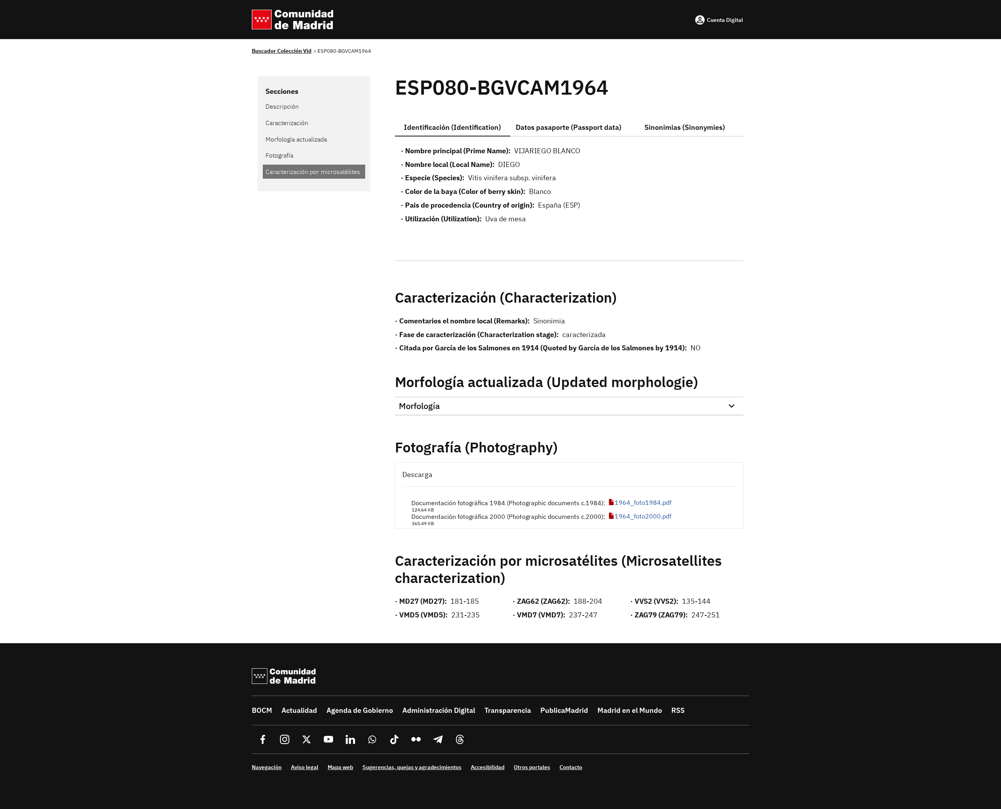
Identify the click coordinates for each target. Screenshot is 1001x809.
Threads (460, 739)
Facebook (263, 739)
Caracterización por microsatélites (312, 172)
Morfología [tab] (419, 405)
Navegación (267, 767)
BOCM (262, 710)
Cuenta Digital (725, 19)
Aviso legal (304, 767)
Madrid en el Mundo (629, 710)
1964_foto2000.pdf (643, 516)
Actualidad (299, 710)
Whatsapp (372, 739)
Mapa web (340, 767)
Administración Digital (438, 710)
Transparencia (507, 710)
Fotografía (279, 155)
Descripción (282, 106)
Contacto (571, 767)
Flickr (416, 739)
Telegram (438, 739)
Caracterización (286, 123)
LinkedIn (350, 739)
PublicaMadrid (564, 710)
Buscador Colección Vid (282, 50)
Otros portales (532, 767)
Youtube (328, 739)
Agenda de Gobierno (359, 710)
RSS (678, 710)
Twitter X (307, 739)
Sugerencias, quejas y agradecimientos (411, 767)
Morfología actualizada (296, 139)
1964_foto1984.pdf (643, 502)
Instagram (285, 739)
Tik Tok (394, 739)
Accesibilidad (487, 767)
